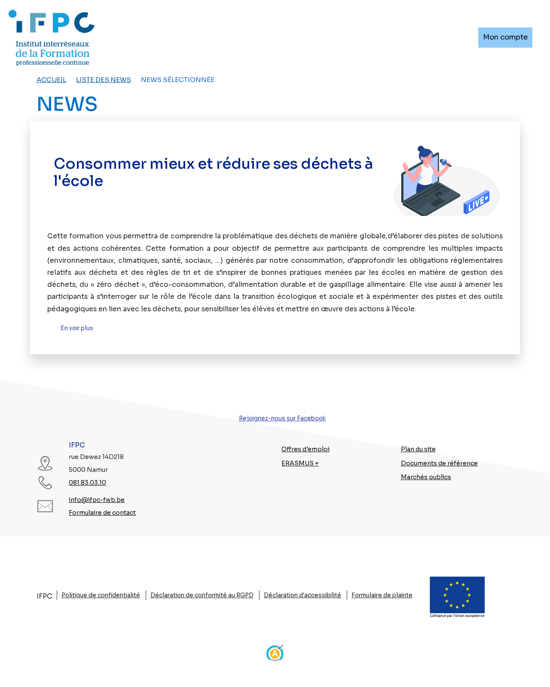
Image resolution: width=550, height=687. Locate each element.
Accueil (51, 80)
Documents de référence (439, 463)
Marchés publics (426, 477)
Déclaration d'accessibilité (302, 595)
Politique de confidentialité (100, 595)
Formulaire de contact (102, 513)
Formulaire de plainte (381, 595)
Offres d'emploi (305, 449)
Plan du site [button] (418, 449)
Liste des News (103, 80)
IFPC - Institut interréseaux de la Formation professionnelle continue (52, 38)
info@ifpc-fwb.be (97, 500)
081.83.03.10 (87, 482)
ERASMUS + (300, 463)
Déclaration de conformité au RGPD (202, 595)
